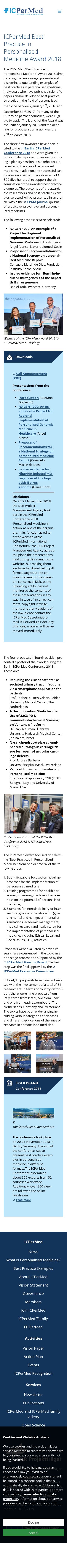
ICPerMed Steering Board (27, 962)
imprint (51, 1503)
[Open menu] (59, 11)
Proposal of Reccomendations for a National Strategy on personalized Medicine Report (36, 451)
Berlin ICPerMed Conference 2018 (27, 150)
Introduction (29, 398)
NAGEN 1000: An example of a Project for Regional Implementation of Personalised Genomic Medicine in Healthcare (36, 420)
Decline (33, 1522)
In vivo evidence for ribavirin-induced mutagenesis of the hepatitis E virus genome (36, 478)
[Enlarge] (58, 298)
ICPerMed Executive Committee (29, 971)
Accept (34, 1533)
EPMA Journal (38, 202)
